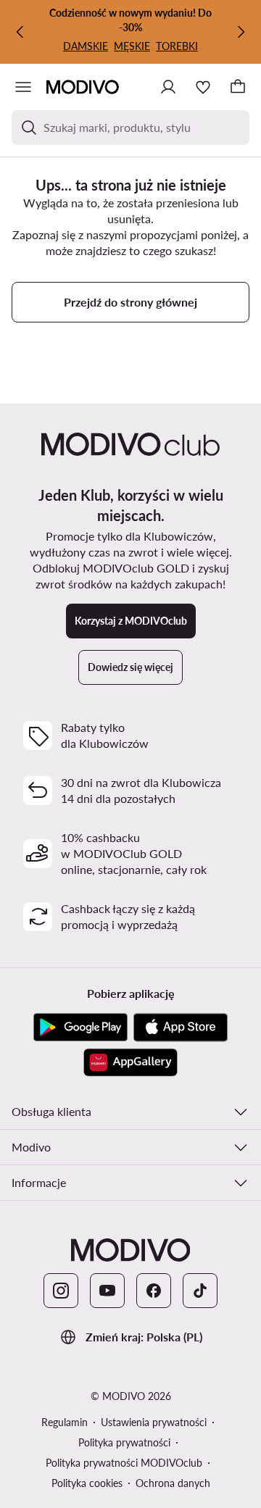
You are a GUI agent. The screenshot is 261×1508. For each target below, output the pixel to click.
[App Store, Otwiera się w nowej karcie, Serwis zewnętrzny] (180, 1027)
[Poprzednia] (20, 31)
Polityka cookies (87, 1483)
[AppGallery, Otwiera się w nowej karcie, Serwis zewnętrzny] (130, 1062)
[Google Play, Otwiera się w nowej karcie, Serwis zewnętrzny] (80, 1027)
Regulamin (64, 1422)
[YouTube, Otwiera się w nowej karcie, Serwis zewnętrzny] (107, 1290)
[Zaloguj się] (168, 87)
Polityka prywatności (124, 1442)
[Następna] (240, 31)
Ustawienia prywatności (154, 1422)
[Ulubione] (203, 87)
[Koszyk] (237, 87)
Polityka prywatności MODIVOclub (124, 1463)
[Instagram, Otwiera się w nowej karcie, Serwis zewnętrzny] (61, 1290)
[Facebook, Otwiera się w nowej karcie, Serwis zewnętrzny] (153, 1290)
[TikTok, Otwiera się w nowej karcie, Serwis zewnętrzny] (200, 1290)
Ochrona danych (173, 1483)
